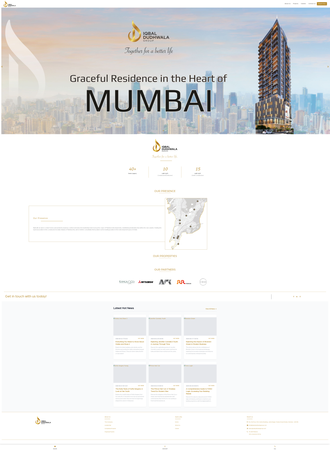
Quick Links (178, 417)
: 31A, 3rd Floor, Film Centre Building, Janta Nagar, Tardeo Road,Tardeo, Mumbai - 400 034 (273, 422)
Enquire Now (322, 3)
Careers (303, 3)
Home (176, 422)
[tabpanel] (165, 71)
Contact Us (312, 3)
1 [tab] (163, 130)
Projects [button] (295, 3)
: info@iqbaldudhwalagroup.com (257, 425)
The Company (109, 422)
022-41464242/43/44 (255, 434)
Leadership (108, 425)
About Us (287, 3)
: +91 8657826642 (253, 431)
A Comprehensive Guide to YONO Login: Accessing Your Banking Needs (199, 391)
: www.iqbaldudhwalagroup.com (257, 428)
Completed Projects (110, 428)
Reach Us (250, 417)
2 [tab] (165, 130)
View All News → (211, 309)
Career (177, 428)
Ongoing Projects (109, 431)
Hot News (141, 338)
